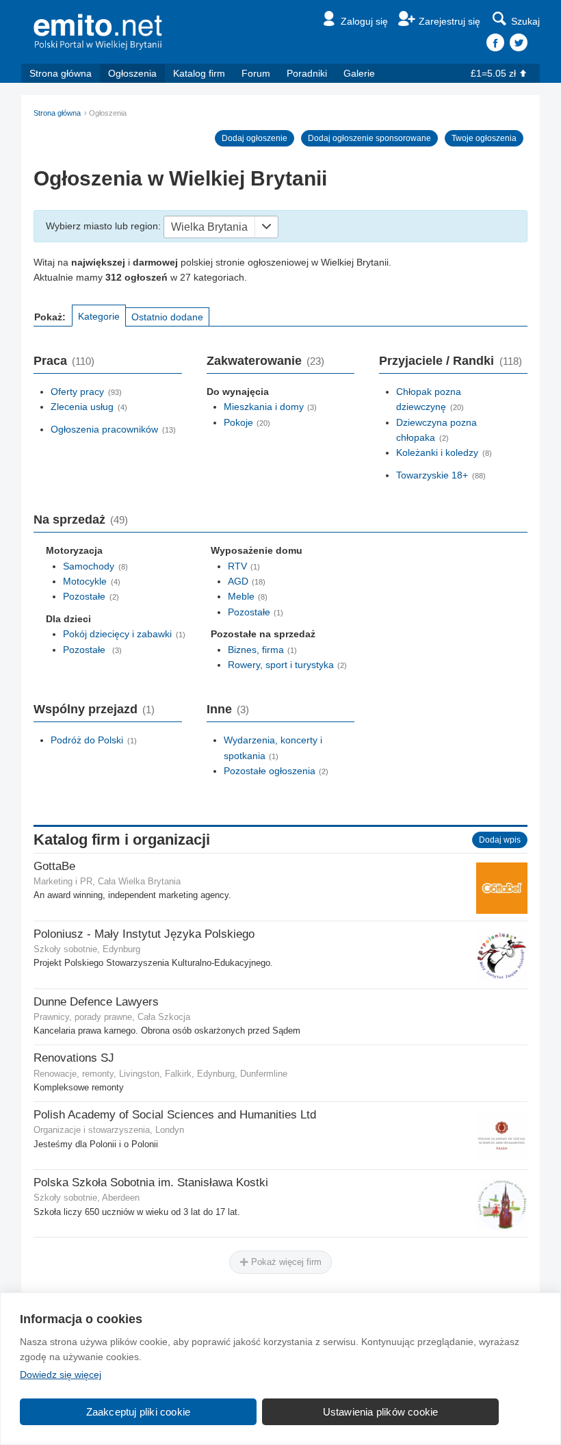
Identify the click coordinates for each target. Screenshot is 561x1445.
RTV (237, 566)
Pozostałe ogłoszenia (269, 770)
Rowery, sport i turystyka (281, 664)
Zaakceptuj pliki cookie (138, 1412)
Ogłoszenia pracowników (104, 429)
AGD (238, 581)
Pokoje (238, 422)
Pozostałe (84, 596)
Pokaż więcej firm (285, 1262)
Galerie (359, 73)
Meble (241, 596)
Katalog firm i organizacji (122, 839)
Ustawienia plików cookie (381, 1412)
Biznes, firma (256, 649)
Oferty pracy (77, 391)
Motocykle (85, 581)
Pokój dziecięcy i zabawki (117, 633)
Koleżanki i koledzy (437, 452)
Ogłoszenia (132, 73)
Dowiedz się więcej (60, 1374)
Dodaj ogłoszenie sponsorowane (369, 138)
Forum (256, 73)
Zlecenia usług (82, 406)
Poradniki (307, 73)
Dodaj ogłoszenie (254, 138)
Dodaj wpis (500, 840)
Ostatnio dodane (167, 316)
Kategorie (99, 316)
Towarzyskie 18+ (432, 475)
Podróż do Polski (87, 739)
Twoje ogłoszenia (484, 138)
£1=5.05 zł (493, 73)
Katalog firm (199, 73)
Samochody (88, 566)
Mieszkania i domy (264, 406)
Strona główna (60, 73)
